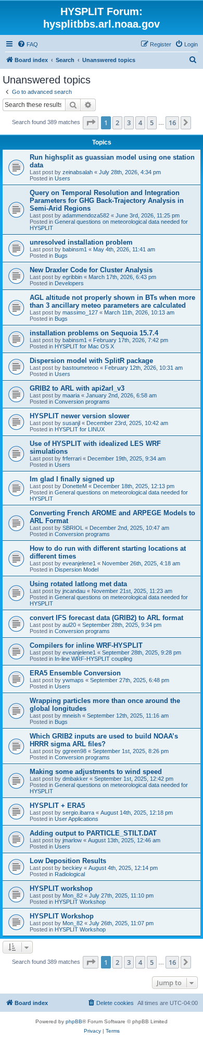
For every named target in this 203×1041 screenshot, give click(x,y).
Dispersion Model (76, 569)
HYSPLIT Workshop (80, 902)
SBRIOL (72, 528)
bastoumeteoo (80, 368)
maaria (71, 395)
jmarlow (72, 840)
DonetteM (74, 486)
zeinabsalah (77, 172)
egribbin (72, 277)
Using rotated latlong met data (78, 584)
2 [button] (117, 122)
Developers (69, 283)
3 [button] (129, 122)
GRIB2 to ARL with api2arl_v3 (77, 388)
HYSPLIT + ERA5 (57, 805)
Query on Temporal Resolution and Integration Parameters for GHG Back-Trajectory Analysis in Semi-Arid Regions (107, 200)
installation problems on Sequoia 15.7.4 (94, 333)
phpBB (74, 1021)
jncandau (73, 591)
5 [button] (152, 122)
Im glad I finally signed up (72, 479)
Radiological (70, 874)
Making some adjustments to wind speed (96, 772)
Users (62, 178)
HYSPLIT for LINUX (80, 429)
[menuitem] (27, 44)
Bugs (61, 255)
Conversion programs (82, 401)
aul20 (69, 625)
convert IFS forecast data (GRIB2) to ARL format (106, 618)
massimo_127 (80, 312)
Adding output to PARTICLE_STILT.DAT (93, 833)
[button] (90, 122)
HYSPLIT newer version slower (80, 416)
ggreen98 (74, 751)
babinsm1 (74, 249)
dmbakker (75, 779)
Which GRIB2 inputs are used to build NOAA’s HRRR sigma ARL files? (104, 740)
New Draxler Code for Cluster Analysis (91, 270)
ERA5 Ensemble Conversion (75, 673)
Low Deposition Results (68, 861)
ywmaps (73, 680)
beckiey (72, 868)
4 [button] (140, 122)
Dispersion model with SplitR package (91, 361)
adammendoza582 (85, 215)
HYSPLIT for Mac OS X (84, 346)
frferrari (71, 458)
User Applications (76, 819)
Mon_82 (72, 895)
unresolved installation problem (81, 242)
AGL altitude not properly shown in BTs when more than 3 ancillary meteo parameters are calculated (112, 301)
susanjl (71, 423)
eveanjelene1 (79, 563)
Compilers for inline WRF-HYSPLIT (86, 645)
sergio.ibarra (78, 812)
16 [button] (172, 122)
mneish (71, 715)
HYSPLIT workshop (61, 888)
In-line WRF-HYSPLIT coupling (93, 659)
